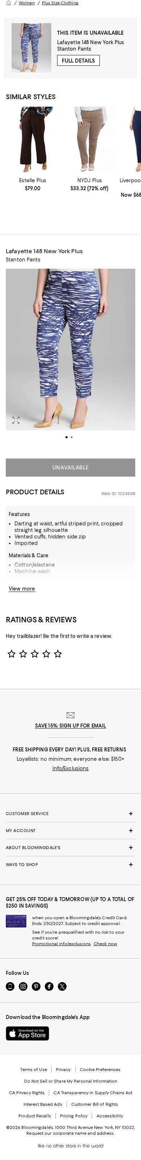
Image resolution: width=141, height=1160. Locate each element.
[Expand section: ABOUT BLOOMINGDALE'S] (70, 847)
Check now (105, 943)
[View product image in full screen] (16, 420)
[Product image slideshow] (70, 359)
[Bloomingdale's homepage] (9, 3)
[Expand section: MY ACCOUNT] (70, 830)
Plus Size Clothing (60, 2)
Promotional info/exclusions (61, 943)
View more (22, 589)
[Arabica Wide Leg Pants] (33, 140)
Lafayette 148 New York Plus (90, 42)
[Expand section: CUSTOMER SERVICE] (70, 813)
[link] (33, 184)
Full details (78, 60)
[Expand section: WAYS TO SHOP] (70, 864)
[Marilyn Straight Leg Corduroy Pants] (89, 140)
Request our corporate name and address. (70, 1133)
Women (27, 2)
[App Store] (27, 1033)
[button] (70, 359)
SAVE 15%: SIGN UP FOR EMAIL (70, 726)
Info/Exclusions (70, 768)
